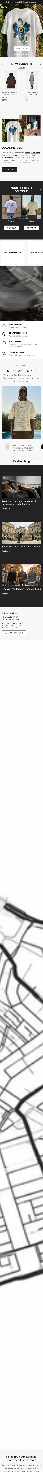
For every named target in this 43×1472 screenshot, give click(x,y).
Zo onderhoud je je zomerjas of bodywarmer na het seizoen (19, 503)
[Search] (7, 6)
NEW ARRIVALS (21, 64)
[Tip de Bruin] (21, 6)
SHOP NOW (9, 170)
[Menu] (2, 6)
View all (21, 68)
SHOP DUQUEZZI (21, 49)
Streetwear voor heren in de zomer (21, 546)
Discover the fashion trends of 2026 (21, 588)
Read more (6, 509)
